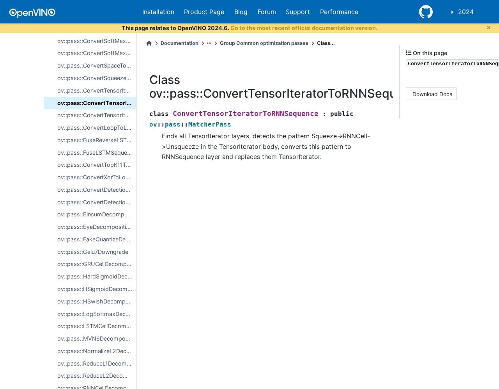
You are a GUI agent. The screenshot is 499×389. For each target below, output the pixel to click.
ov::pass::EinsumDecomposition (96, 214)
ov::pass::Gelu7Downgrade (92, 251)
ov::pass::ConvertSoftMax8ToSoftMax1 (96, 40)
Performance (339, 12)
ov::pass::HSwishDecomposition (96, 301)
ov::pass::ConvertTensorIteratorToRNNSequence (96, 103)
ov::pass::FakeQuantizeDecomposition (96, 239)
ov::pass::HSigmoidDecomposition (96, 289)
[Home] (149, 43)
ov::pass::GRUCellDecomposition (96, 264)
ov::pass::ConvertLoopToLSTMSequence (96, 127)
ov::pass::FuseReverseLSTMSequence (96, 140)
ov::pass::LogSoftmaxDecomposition (96, 313)
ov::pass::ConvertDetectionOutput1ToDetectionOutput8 (96, 202)
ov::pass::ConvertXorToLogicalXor (96, 177)
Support (298, 12)
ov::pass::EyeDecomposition (95, 226)
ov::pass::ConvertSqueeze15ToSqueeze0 (96, 78)
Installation (158, 12)
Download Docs (432, 93)
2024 (466, 12)
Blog (241, 12)
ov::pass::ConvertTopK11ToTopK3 (96, 164)
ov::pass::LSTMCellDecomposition (96, 326)
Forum (267, 12)
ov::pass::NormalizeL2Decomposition (96, 351)
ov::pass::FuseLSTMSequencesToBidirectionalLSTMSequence (96, 152)
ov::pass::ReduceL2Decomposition (96, 375)
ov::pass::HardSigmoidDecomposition (96, 276)
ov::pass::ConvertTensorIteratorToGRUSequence (96, 115)
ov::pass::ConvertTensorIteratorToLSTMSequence (96, 90)
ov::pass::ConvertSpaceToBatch (96, 65)
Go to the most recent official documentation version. (303, 28)
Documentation (179, 43)
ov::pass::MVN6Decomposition (96, 338)
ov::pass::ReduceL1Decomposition (96, 363)
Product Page (204, 12)
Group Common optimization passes (264, 43)
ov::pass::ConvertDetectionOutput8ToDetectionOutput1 (96, 189)
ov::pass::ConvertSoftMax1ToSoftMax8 (96, 53)
